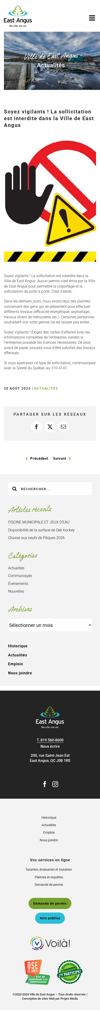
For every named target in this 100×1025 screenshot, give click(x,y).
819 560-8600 (51, 740)
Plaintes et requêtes (49, 877)
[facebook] (45, 784)
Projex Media (69, 998)
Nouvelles (16, 591)
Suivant (59, 458)
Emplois (15, 664)
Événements (18, 583)
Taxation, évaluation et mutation (49, 869)
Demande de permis (49, 884)
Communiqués (20, 576)
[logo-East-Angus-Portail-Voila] (50, 938)
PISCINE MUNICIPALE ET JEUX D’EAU (39, 522)
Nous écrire (50, 746)
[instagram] (55, 784)
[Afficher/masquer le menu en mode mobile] (92, 17)
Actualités (46, 388)
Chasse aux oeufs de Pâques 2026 (36, 538)
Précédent (39, 458)
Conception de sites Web (38, 998)
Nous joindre (20, 673)
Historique (18, 646)
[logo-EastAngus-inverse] (50, 707)
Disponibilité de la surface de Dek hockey (41, 530)
